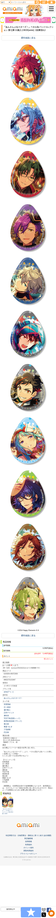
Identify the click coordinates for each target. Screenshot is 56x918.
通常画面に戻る (28, 38)
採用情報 (28, 841)
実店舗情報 (28, 838)
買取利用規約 (28, 851)
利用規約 (28, 845)
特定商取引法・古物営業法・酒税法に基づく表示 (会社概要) (28, 835)
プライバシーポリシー (28, 854)
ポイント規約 (28, 848)
